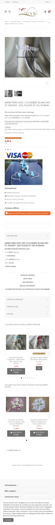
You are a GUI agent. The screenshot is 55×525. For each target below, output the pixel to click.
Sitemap (15, 2)
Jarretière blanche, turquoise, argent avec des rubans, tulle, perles (16, 360)
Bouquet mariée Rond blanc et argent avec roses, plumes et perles (39, 423)
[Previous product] (49, 22)
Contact (7, 2)
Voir (39, 368)
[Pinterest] (10, 149)
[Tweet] (8, 149)
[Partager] (5, 149)
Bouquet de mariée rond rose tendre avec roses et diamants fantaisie (16, 423)
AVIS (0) (10, 314)
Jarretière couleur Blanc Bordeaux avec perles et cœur (39, 359)
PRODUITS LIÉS (12, 306)
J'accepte (8, 520)
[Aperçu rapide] (16, 354)
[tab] (27, 236)
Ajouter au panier (17, 371)
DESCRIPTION (12, 236)
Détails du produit (15, 299)
